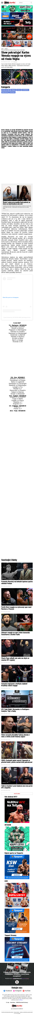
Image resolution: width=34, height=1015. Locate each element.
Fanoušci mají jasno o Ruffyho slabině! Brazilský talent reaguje (14, 685)
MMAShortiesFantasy (22, 1002)
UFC (7, 629)
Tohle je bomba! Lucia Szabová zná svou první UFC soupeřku (16, 787)
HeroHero (12, 1002)
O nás (7, 1002)
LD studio (18, 1013)
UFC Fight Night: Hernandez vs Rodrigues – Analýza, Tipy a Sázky (15, 710)
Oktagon (11, 199)
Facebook (9, 991)
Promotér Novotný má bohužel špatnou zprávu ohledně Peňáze (17, 583)
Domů (2, 48)
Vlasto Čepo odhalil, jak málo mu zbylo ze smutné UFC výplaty (15, 659)
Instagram (18, 991)
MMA (8, 199)
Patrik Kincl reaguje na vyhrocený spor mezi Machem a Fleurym (16, 608)
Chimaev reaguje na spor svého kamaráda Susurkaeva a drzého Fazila (15, 634)
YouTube (27, 991)
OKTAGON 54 (19, 199)
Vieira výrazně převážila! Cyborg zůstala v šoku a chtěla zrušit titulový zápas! (15, 736)
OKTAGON (9, 603)
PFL (7, 731)
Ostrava (15, 199)
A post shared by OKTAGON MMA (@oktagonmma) (17, 317)
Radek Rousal (5, 92)
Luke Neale (12, 92)
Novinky (6, 48)
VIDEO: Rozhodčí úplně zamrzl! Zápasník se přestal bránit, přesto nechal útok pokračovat (16, 761)
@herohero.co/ (21, 978)
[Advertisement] (17, 111)
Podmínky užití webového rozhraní (7, 1012)
